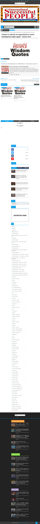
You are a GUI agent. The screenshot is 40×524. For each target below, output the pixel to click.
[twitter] (25, 1)
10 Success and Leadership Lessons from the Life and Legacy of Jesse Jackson (22, 493)
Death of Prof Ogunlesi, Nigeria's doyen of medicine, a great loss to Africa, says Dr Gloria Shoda (22, 482)
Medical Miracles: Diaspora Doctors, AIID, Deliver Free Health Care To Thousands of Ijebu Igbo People (22, 458)
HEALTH (13, 305)
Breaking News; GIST (16, 252)
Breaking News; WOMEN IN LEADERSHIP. (20, 275)
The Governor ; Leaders (17, 395)
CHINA (13, 280)
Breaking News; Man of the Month (19, 266)
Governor (14, 298)
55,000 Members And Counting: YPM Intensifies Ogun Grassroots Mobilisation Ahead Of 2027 (21, 195)
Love (13, 336)
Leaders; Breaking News (17, 330)
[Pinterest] (22, 416)
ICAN (13, 309)
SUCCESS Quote (4, 87)
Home (2, 32)
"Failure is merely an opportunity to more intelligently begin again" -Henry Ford (19, 97)
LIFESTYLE (14, 318)
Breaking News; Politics (17, 267)
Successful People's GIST (17, 388)
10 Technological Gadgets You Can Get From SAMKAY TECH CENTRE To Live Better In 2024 (22, 447)
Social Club (14, 370)
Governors (14, 303)
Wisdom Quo (14, 400)
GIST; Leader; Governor (17, 291)
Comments (26, 167)
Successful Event (15, 382)
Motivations (14, 343)
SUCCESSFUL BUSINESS (16, 368)
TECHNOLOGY (14, 391)
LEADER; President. (16, 316)
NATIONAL (14, 345)
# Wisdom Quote (6, 58)
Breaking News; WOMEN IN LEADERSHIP (20, 273)
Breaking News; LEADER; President (19, 264)
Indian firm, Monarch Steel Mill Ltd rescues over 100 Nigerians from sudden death (22, 469)
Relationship (14, 357)
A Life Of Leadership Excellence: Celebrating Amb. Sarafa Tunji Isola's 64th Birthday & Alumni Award (22, 503)
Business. (14, 276)
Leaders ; (14, 325)
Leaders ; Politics (15, 327)
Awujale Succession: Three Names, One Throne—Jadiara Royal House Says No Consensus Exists (22, 188)
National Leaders (15, 348)
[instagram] (19, 1)
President (14, 354)
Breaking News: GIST (16, 246)
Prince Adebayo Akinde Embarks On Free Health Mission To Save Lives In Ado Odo (22, 475)
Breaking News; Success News (18, 269)
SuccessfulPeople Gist (16, 390)
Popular (20, 167)
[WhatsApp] (21, 416)
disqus (20, 121)
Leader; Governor (15, 321)
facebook (32, 121)
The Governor (15, 393)
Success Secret (15, 375)
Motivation (14, 341)
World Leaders (15, 409)
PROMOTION (14, 352)
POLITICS (14, 350)
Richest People (15, 361)
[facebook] (17, 1)
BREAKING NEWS (15, 233)
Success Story (15, 377)
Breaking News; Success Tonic (18, 271)
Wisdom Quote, (19, 39)
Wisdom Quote (6, 32)
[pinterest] (21, 1)
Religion (14, 359)
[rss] (23, 1)
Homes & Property (16, 307)
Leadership (14, 334)
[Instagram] (19, 416)
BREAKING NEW (15, 231)
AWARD (13, 226)
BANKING (14, 230)
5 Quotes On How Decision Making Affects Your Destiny (6, 96)
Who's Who (14, 399)
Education (14, 282)
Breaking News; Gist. (16, 260)
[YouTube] (20, 416)
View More (37, 84)
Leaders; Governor (16, 332)
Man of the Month (16, 339)
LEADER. (13, 312)
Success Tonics (15, 381)
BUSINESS (14, 238)
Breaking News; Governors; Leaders (19, 262)
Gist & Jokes (14, 294)
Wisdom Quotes (15, 404)
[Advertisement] (20, 111)
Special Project (15, 372)
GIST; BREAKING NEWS (16, 287)
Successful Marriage (16, 384)
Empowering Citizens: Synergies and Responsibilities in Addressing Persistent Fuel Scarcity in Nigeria (22, 436)
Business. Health (15, 278)
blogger (7, 121)
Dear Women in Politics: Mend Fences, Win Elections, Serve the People (20, 30)
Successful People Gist (16, 386)
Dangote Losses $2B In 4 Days (21, 441)
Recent (14, 167)
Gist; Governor (15, 296)
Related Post (4, 84)
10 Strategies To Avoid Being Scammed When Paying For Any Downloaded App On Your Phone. (22, 430)
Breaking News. (15, 244)
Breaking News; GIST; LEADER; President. (20, 256)
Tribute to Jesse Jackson (20, 498)
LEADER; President (16, 314)
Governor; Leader (15, 300)
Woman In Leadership (16, 406)
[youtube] (27, 1)
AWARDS (13, 228)
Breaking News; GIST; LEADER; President (20, 254)
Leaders (13, 323)
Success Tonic (15, 379)
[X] (18, 416)
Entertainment (15, 285)
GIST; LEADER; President (17, 289)
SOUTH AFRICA (15, 363)
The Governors (15, 397)
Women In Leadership (16, 408)
